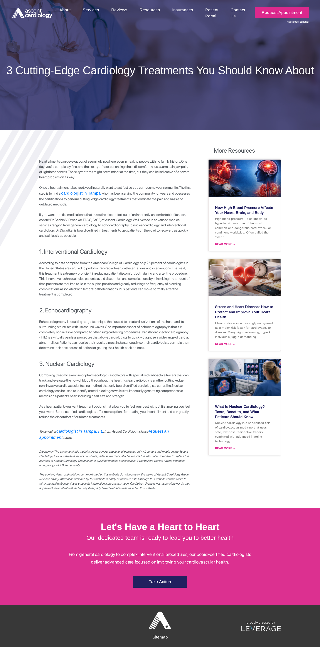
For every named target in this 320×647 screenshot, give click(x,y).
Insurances (182, 10)
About (65, 10)
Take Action (160, 581)
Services (91, 10)
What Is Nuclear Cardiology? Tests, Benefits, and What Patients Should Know (240, 412)
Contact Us (238, 13)
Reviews (119, 10)
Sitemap (160, 637)
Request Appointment (282, 12)
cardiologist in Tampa (81, 193)
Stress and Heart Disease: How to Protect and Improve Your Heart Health (244, 312)
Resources (150, 10)
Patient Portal (211, 13)
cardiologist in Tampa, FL (79, 431)
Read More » (225, 244)
